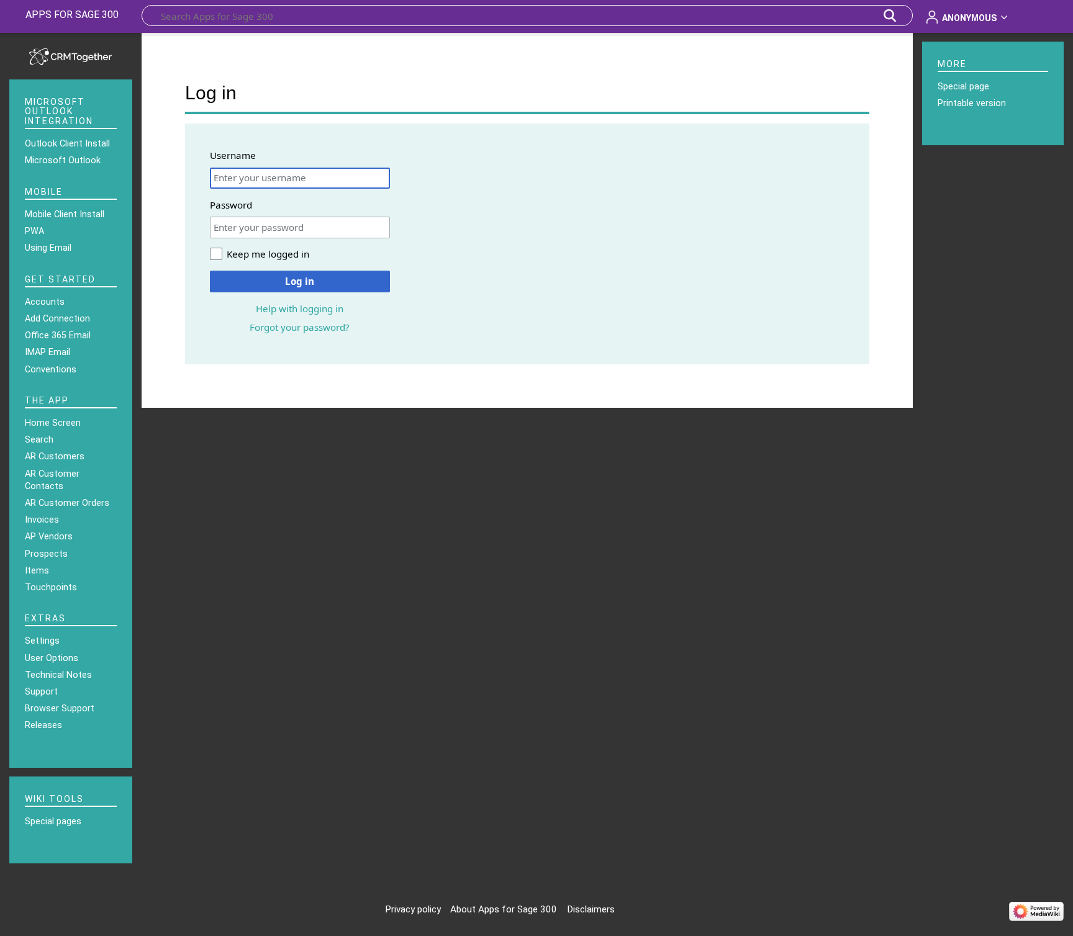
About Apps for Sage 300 (503, 909)
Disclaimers (591, 909)
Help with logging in (299, 308)
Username (233, 155)
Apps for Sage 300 (72, 14)
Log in (299, 281)
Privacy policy (413, 909)
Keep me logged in (268, 254)
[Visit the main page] (70, 55)
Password (231, 205)
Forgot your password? (300, 327)
